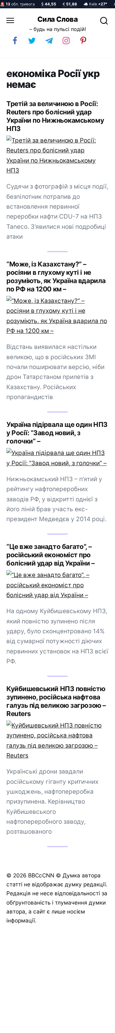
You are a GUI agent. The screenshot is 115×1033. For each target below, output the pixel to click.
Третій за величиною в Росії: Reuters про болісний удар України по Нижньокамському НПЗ (55, 116)
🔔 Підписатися (45, 1025)
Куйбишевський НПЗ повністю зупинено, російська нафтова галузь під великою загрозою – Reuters (56, 701)
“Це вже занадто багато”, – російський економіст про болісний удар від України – (50, 555)
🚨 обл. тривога (17, 4)
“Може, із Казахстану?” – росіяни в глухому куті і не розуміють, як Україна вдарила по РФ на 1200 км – (56, 276)
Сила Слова (57, 19)
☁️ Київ (95, 4)
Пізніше (95, 1025)
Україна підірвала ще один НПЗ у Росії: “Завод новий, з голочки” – (57, 432)
